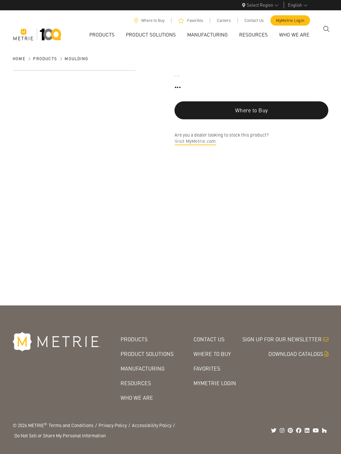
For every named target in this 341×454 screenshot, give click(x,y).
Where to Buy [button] (251, 110)
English (295, 5)
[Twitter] (273, 430)
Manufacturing (143, 368)
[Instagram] (282, 430)
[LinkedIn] (307, 430)
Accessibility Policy (151, 425)
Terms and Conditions (71, 425)
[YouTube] (316, 430)
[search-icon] (326, 29)
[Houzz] (324, 430)
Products (45, 58)
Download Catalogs (295, 353)
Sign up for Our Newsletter (282, 339)
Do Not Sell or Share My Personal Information (60, 435)
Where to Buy (153, 20)
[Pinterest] (290, 430)
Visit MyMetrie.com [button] (195, 141)
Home (19, 58)
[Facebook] (298, 430)
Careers (224, 20)
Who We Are (137, 397)
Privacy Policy (113, 425)
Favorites (195, 20)
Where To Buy (212, 353)
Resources (136, 383)
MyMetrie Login (290, 20)
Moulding (76, 58)
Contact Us (254, 20)
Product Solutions (147, 353)
